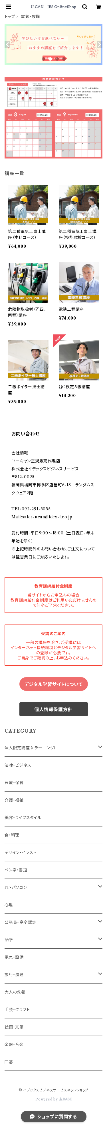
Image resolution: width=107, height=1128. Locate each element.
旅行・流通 (14, 974)
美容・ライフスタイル (23, 817)
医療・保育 (14, 782)
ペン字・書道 (16, 870)
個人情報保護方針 (53, 709)
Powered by (47, 1099)
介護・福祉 (14, 800)
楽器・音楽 (14, 1044)
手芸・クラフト (17, 1009)
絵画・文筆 (14, 1027)
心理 (9, 904)
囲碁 (9, 1061)
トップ (10, 16)
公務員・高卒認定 (20, 922)
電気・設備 (14, 957)
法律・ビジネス (18, 765)
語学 (9, 939)
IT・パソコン (16, 887)
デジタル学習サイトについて (53, 684)
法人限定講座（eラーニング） (30, 747)
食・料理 (12, 835)
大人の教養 (15, 992)
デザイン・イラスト (21, 852)
